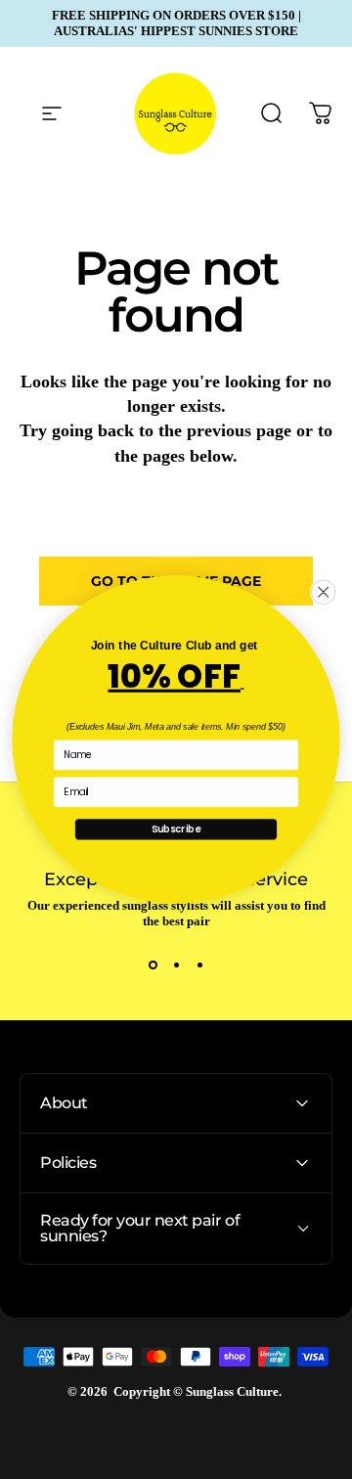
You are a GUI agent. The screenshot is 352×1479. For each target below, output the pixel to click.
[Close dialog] (323, 592)
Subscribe (176, 828)
